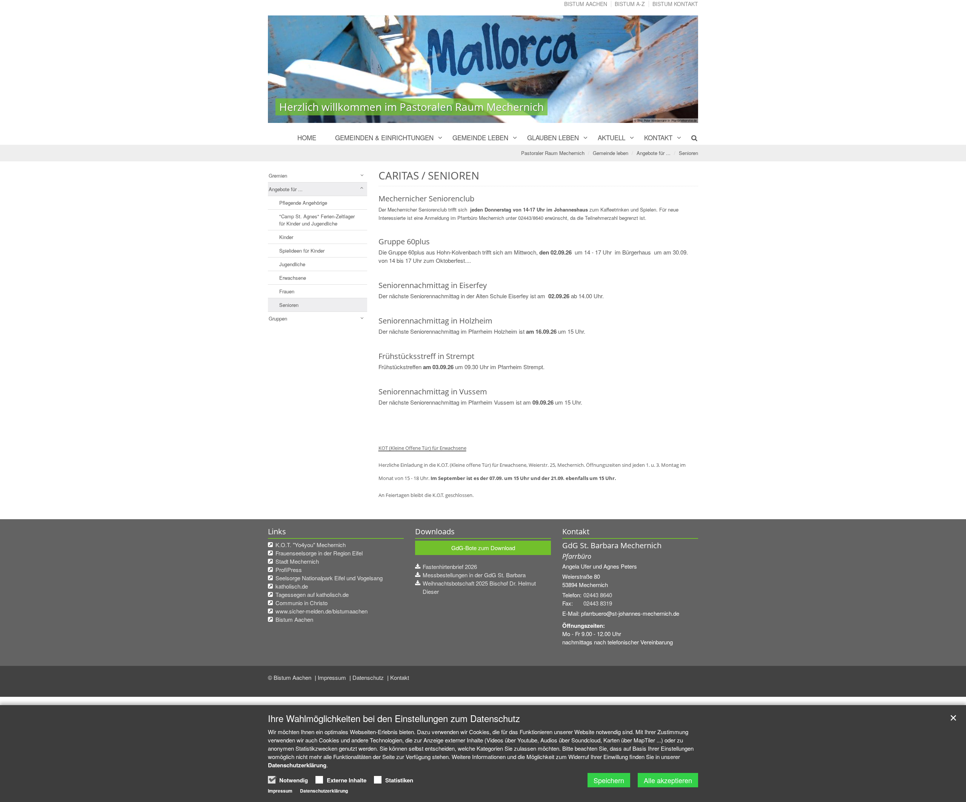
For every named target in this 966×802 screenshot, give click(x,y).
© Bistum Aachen (290, 677)
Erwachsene (292, 277)
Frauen (286, 291)
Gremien (278, 175)
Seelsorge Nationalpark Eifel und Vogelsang (329, 578)
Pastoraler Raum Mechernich (553, 152)
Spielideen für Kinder (302, 250)
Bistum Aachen (585, 4)
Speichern (609, 780)
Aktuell (611, 137)
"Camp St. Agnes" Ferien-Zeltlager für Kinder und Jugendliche (317, 220)
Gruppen (278, 318)
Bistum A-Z (630, 4)
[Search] (690, 137)
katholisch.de (291, 586)
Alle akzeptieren (668, 780)
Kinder (286, 237)
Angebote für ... (654, 152)
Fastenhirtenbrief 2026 (450, 566)
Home (306, 137)
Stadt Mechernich (297, 561)
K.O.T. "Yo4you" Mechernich (310, 545)
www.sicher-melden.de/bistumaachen (321, 611)
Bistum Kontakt (675, 4)
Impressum (333, 677)
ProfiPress (288, 570)
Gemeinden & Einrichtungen (384, 137)
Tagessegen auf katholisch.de (312, 594)
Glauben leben (553, 137)
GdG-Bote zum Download (483, 548)
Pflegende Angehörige (303, 202)
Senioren (688, 152)
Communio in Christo (301, 603)
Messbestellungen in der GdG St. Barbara (474, 575)
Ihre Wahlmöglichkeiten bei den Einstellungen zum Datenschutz (394, 718)
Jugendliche (292, 264)
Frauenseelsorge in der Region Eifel (319, 553)
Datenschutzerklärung (297, 765)
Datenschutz (368, 677)
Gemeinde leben (480, 137)
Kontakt (658, 137)
